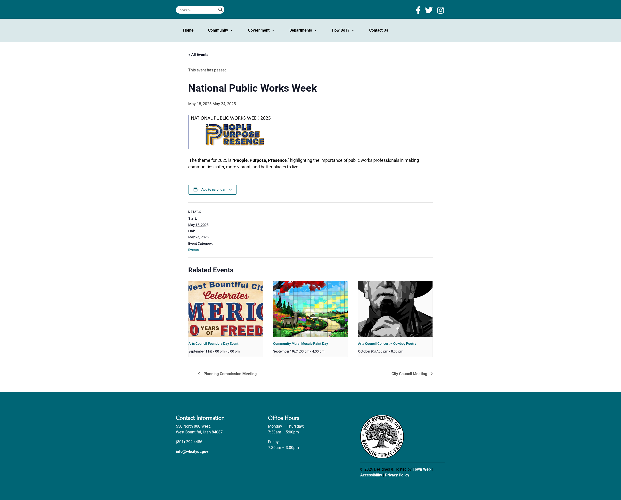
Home (188, 30)
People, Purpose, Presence (260, 160)
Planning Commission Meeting (230, 373)
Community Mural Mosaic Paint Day (300, 343)
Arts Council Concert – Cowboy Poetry (387, 343)
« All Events (198, 54)
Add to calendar (213, 189)
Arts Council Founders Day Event (213, 343)
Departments (300, 30)
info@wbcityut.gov (192, 451)
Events (193, 250)
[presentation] (225, 309)
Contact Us (378, 30)
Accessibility (371, 475)
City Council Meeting (410, 373)
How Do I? (340, 30)
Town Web (422, 469)
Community (218, 30)
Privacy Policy (397, 475)
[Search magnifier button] (220, 9)
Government (259, 30)
